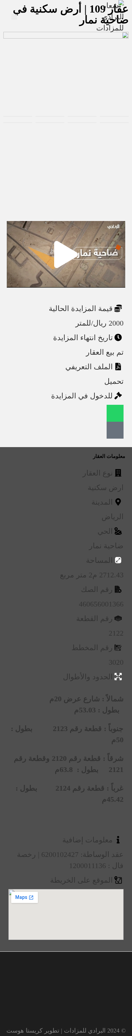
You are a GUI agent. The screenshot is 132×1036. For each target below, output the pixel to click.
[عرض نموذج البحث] (30, 17)
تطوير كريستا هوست (32, 1030)
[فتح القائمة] (14, 17)
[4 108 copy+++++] (66, 67)
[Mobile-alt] (115, 430)
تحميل (114, 381)
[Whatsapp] (115, 413)
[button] (66, 254)
